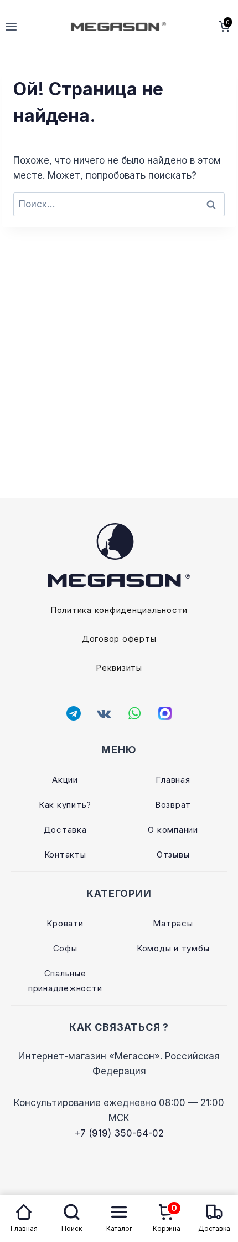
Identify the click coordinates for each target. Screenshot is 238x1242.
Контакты (65, 854)
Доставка (65, 829)
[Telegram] (73, 713)
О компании (173, 829)
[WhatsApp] (134, 713)
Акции (65, 779)
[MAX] (165, 713)
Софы (65, 948)
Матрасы (173, 923)
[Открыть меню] (11, 26)
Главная (173, 779)
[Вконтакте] (104, 713)
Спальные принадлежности (65, 980)
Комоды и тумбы (173, 948)
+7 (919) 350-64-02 (119, 1133)
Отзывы (173, 854)
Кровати (64, 923)
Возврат (173, 804)
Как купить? (65, 804)
